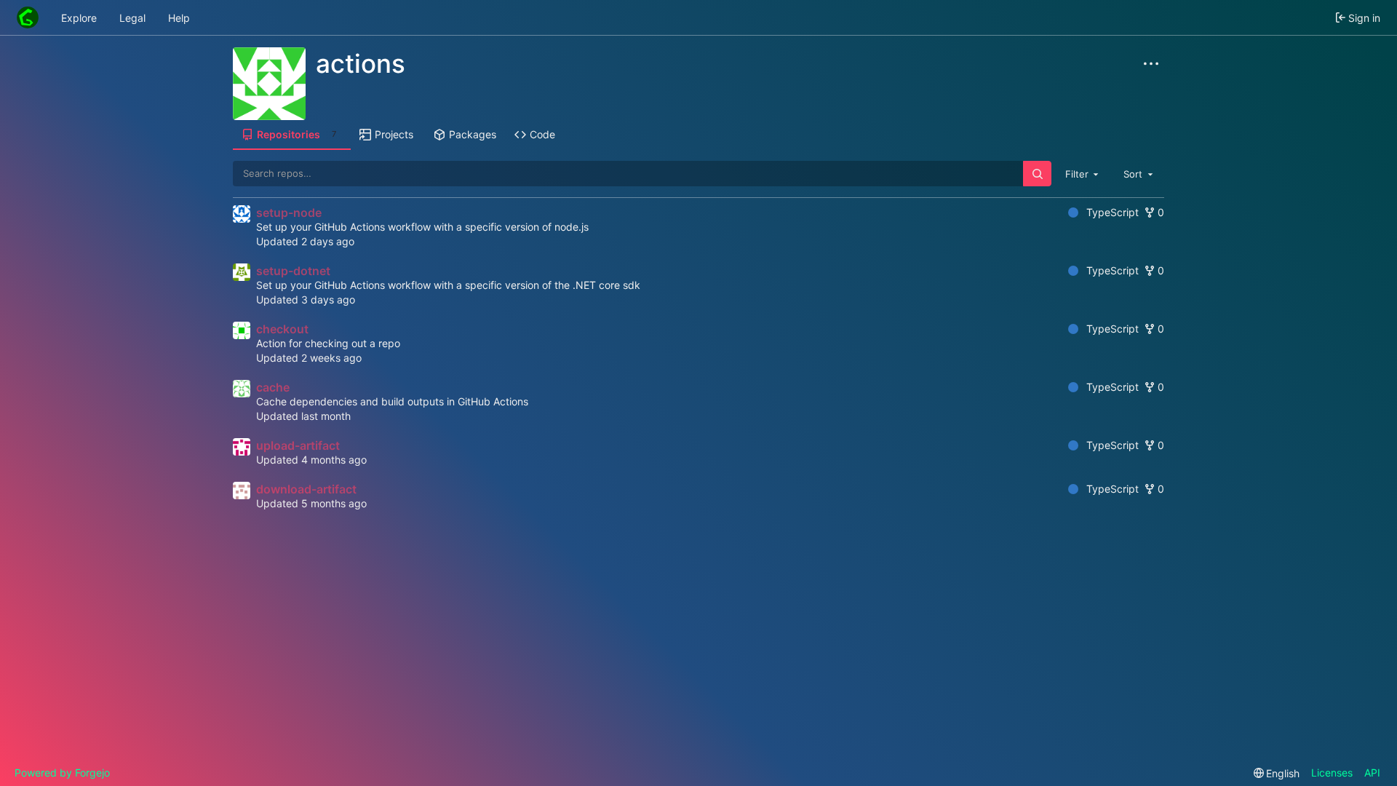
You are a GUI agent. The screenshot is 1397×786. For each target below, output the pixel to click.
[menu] (1277, 773)
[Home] (27, 17)
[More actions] (1151, 64)
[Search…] (1037, 173)
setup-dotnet (293, 270)
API (1372, 772)
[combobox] (1083, 173)
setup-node (289, 212)
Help (179, 18)
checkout (282, 329)
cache (273, 387)
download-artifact (306, 489)
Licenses (1332, 772)
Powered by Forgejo (62, 772)
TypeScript (1112, 212)
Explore (79, 18)
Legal (132, 18)
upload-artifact (298, 445)
